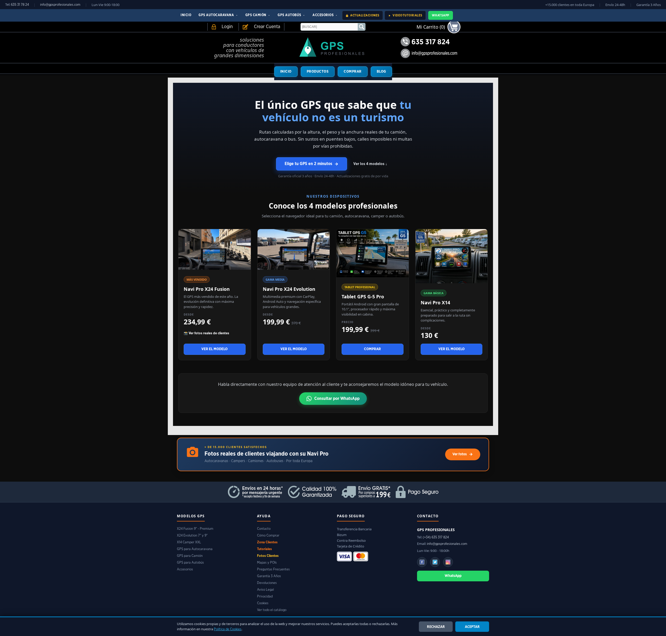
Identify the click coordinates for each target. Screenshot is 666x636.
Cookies (262, 603)
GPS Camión (256, 15)
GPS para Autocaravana (195, 549)
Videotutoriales (407, 15)
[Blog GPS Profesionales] (435, 562)
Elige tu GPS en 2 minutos (308, 164)
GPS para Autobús (190, 562)
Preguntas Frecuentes (273, 569)
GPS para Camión (190, 556)
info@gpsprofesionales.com (60, 5)
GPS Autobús (290, 15)
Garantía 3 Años (269, 576)
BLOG (381, 71)
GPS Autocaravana (216, 15)
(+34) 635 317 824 (436, 537)
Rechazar (436, 626)
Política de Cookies (227, 629)
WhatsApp (440, 15)
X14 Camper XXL (189, 542)
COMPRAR (353, 71)
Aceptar (472, 626)
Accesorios (323, 15)
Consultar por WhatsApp (337, 398)
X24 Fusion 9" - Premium (195, 529)
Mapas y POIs (267, 562)
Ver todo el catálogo (271, 610)
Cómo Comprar (268, 535)
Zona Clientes (267, 542)
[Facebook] (422, 562)
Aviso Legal (265, 589)
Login (227, 26)
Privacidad (265, 596)
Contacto (264, 529)
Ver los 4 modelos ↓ (370, 164)
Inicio (186, 15)
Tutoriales (264, 549)
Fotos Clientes (268, 556)
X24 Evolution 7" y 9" (192, 535)
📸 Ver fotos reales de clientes (206, 333)
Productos (318, 71)
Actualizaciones (364, 15)
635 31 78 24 (20, 5)
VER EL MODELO (214, 349)
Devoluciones (267, 583)
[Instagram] (448, 562)
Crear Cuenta (267, 26)
